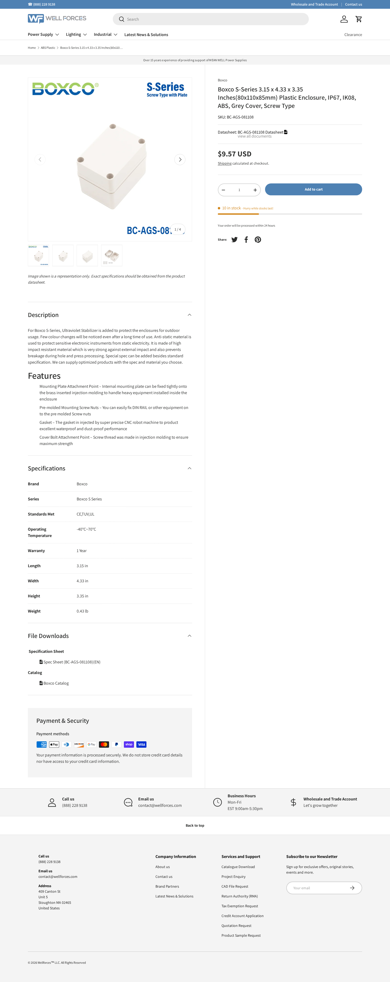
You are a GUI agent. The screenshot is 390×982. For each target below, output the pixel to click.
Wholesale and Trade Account (314, 4)
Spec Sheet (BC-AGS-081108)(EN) (72, 662)
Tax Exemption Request (240, 906)
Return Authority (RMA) (240, 896)
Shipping (225, 163)
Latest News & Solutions (146, 34)
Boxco (222, 80)
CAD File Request (235, 886)
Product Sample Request (241, 935)
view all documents (255, 136)
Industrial (102, 34)
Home (32, 47)
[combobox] (211, 19)
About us (162, 866)
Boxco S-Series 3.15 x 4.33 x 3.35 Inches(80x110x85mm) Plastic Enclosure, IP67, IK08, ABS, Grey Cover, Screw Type (92, 47)
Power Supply (40, 34)
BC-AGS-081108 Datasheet (261, 132)
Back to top (195, 825)
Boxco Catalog (56, 683)
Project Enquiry (233, 876)
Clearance (353, 34)
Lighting (73, 34)
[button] (359, 19)
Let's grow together (320, 805)
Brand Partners (167, 886)
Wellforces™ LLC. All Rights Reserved (62, 963)
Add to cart (314, 189)
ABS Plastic (48, 47)
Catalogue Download (238, 866)
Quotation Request (237, 925)
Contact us (353, 4)
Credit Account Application (243, 915)
